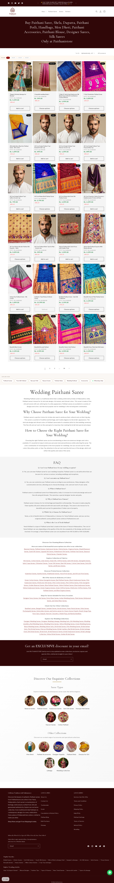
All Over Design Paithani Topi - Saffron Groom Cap (18, 197)
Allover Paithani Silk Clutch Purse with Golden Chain (68, 247)
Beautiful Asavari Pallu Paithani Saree (94, 297)
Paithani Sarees (7, 380)
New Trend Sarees (58, 870)
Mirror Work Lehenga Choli (56, 860)
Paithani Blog (45, 817)
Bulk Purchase (45, 821)
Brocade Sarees (8, 862)
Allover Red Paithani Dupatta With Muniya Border (93, 247)
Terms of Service (79, 821)
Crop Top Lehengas (45, 862)
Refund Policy (78, 825)
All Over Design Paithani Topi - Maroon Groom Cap (67, 146)
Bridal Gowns (8, 860)
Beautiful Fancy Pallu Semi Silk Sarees (94, 347)
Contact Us (44, 801)
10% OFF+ (13, 57)
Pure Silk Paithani (21, 380)
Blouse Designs (24, 870)
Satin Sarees (94, 860)
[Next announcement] (76, 3)
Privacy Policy (78, 805)
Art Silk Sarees (84, 860)
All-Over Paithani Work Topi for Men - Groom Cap (44, 247)
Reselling (76, 829)
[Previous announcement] (38, 3)
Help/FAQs (77, 813)
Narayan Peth (34, 380)
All (8, 57)
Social (42, 809)
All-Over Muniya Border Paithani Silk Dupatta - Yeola (20, 247)
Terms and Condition (80, 801)
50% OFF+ (27, 57)
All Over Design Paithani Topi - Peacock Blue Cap (92, 146)
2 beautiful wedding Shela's (41, 94)
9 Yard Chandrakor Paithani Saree (93, 94)
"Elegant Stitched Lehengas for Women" (18, 95)
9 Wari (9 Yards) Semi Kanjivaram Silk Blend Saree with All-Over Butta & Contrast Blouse (69, 96)
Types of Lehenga (84, 870)
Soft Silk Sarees (29, 860)
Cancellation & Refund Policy (49, 813)
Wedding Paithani (72, 380)
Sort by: (78, 53)
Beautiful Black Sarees (16, 347)
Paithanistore (59, 882)
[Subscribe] (71, 659)
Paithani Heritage (79, 817)
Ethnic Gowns (18, 860)
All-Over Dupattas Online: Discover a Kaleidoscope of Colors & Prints (94, 197)
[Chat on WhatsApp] (109, 872)
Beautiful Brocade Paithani (41, 347)
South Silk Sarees (41, 860)
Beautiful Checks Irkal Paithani (67, 347)
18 (64, 368)
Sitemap (43, 825)
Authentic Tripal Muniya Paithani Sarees (43, 297)
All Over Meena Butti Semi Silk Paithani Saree (67, 197)
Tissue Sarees (104, 860)
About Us (44, 797)
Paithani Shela (59, 380)
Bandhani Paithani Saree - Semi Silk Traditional (68, 297)
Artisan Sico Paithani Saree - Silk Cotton (18, 297)
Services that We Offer (81, 797)
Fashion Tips (35, 870)
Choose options (44, 108)
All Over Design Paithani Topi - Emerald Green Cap (42, 146)
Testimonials (45, 805)
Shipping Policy (78, 809)
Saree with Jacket (72, 870)
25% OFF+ (20, 57)
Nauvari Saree (46, 380)
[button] (44, 11)
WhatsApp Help (98, 380)
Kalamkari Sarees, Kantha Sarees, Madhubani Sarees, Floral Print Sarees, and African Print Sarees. (57, 573)
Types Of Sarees (46, 870)
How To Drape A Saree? (11, 870)
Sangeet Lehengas (72, 860)
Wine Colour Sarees (31, 862)
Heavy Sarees (19, 862)
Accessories (84, 380)
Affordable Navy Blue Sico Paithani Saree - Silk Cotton (19, 146)
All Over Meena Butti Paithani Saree (44, 196)
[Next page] (69, 368)
